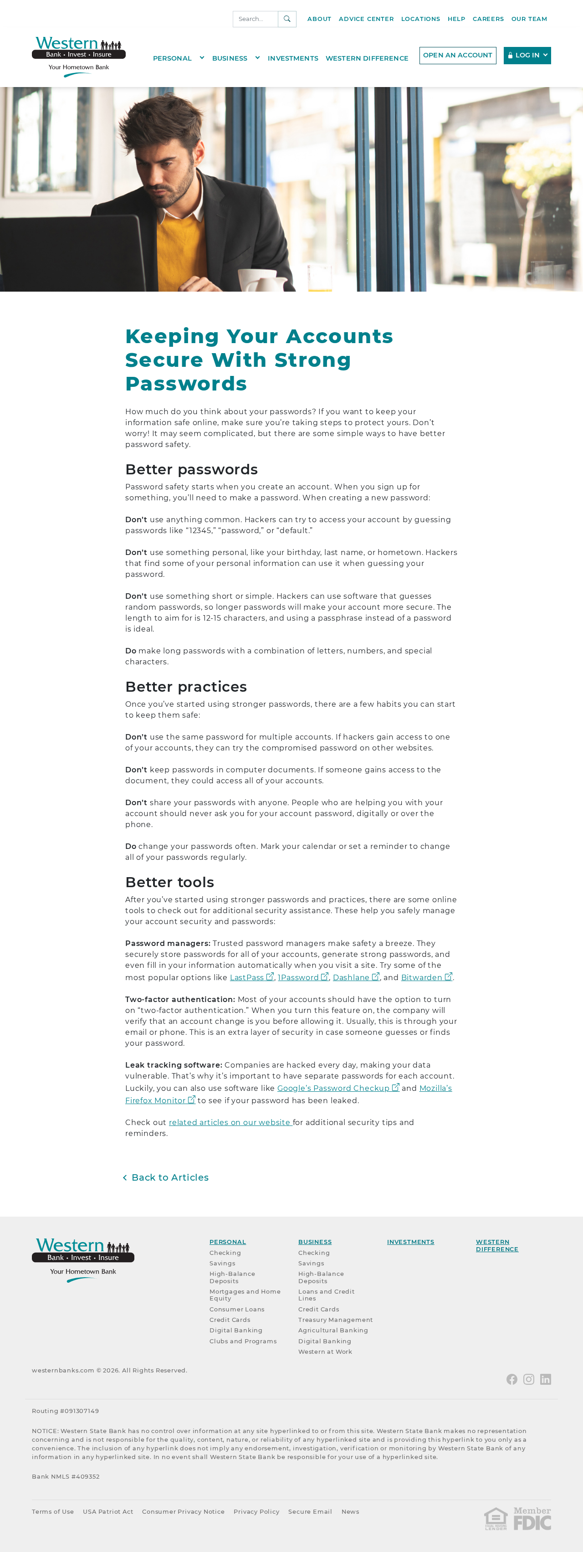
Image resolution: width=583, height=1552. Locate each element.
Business (229, 58)
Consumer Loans (237, 1309)
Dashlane (351, 977)
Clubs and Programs (243, 1341)
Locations (420, 18)
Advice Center (366, 18)
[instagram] (528, 1378)
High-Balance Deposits (233, 1277)
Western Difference (367, 58)
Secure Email (310, 1511)
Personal (172, 58)
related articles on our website (231, 1122)
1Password (298, 977)
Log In (528, 55)
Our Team (529, 18)
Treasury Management (335, 1319)
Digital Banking (236, 1330)
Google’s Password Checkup (333, 1088)
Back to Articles (170, 1177)
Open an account (457, 55)
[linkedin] (545, 1378)
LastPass (247, 977)
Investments (293, 58)
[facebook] (511, 1378)
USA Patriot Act (108, 1511)
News (350, 1511)
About (319, 18)
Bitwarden (422, 977)
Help (456, 18)
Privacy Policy (256, 1511)
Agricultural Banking (333, 1330)
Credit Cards (230, 1319)
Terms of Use (53, 1511)
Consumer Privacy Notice (183, 1511)
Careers (488, 18)
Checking (225, 1252)
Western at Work (325, 1351)
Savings (222, 1263)
